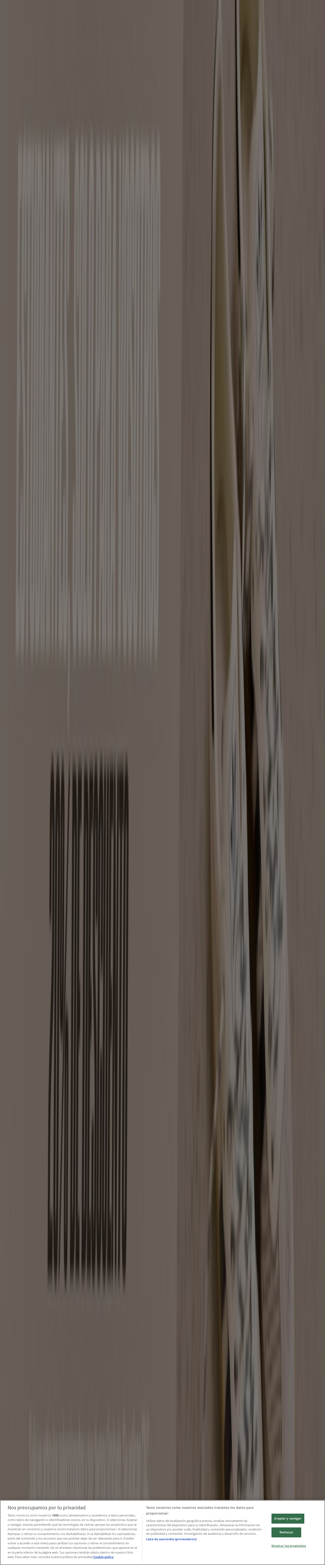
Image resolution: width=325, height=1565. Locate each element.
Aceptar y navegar (287, 1518)
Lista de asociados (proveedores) (171, 1539)
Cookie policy (103, 1557)
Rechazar (286, 1532)
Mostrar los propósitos (288, 1546)
